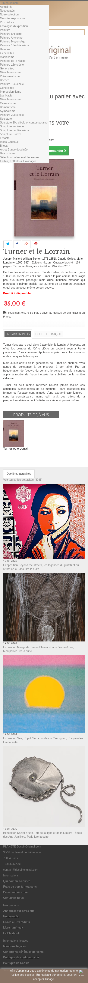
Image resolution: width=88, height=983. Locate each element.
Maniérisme (7, 57)
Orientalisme (8, 103)
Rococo (4, 80)
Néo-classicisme (10, 72)
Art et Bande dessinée (14, 149)
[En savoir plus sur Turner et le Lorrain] (13, 433)
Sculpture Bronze (10, 134)
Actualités (6, 6)
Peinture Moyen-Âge (12, 41)
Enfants (5, 138)
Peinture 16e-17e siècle (14, 45)
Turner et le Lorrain (16, 448)
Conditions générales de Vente (23, 951)
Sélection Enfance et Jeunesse (19, 157)
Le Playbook (11, 933)
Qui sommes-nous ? (16, 881)
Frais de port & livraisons (20, 886)
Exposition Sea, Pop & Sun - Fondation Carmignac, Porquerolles (43, 738)
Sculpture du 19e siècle (14, 130)
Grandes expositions (12, 18)
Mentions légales (14, 946)
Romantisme (8, 107)
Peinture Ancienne (11, 37)
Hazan (47, 262)
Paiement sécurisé (15, 892)
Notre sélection (9, 14)
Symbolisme (7, 111)
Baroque (5, 49)
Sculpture (6, 118)
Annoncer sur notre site (18, 910)
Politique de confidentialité (21, 957)
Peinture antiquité (11, 33)
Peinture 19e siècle (12, 84)
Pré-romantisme (10, 76)
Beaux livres (7, 153)
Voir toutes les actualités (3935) (22, 479)
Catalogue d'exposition (14, 26)
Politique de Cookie (16, 963)
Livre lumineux (13, 927)
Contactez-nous (13, 897)
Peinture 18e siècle (12, 64)
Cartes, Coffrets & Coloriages (18, 161)
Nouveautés (7, 10)
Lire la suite (32, 569)
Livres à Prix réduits (16, 922)
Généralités (7, 53)
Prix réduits (7, 22)
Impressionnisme (10, 91)
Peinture (5, 30)
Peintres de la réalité (12, 60)
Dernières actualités (19, 473)
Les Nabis (6, 95)
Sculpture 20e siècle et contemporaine (23, 122)
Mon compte (11, 3)
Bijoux (4, 145)
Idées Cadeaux (9, 141)
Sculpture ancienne (12, 126)
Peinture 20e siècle (12, 114)
